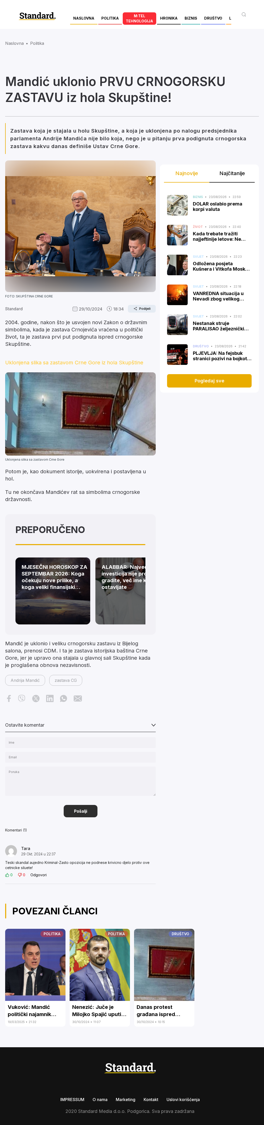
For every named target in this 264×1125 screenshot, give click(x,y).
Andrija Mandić (25, 680)
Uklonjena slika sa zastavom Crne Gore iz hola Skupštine (74, 362)
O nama (100, 1099)
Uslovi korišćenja (183, 1099)
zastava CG (66, 680)
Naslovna (14, 43)
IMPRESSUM (72, 1099)
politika (37, 43)
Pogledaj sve (209, 380)
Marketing (125, 1099)
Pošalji (80, 811)
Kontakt (151, 1099)
